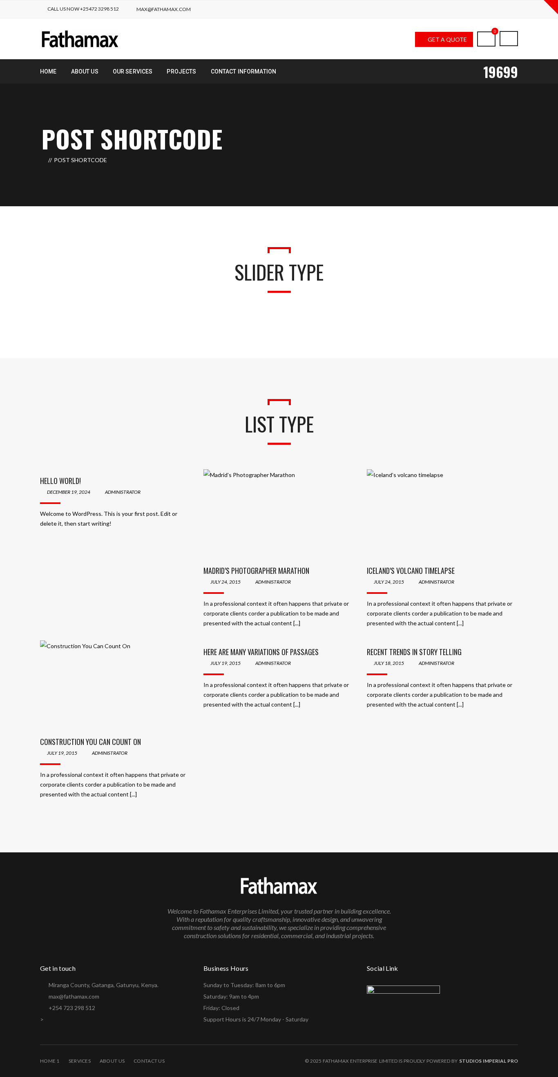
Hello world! (60, 480)
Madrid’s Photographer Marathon (256, 570)
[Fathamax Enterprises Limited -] (80, 38)
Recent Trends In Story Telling (414, 652)
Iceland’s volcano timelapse (411, 570)
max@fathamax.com (163, 9)
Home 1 (50, 1061)
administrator (123, 492)
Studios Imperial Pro (488, 1061)
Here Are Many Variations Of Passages (261, 652)
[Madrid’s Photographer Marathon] (279, 514)
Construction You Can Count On (90, 741)
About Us (112, 1061)
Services (80, 1061)
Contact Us (149, 1061)
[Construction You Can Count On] (115, 685)
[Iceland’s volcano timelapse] (442, 514)
